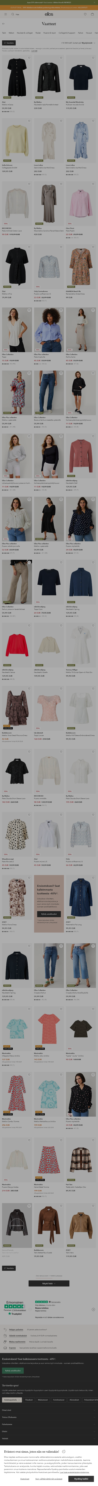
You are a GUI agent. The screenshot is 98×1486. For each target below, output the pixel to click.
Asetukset (24, 1479)
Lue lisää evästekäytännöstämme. (74, 1472)
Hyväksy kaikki (81, 1479)
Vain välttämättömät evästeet (48, 1479)
